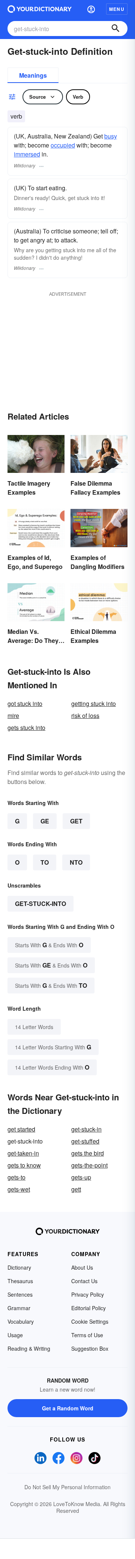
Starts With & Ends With (49, 945)
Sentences (20, 1294)
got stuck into (25, 703)
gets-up (81, 1177)
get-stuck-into (40, 903)
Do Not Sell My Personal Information (67, 1487)
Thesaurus (20, 1281)
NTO (76, 862)
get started (21, 1129)
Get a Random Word (67, 1408)
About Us (82, 1267)
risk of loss (85, 715)
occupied (63, 145)
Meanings (33, 75)
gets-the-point (89, 1165)
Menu (116, 9)
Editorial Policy (88, 1308)
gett (76, 1189)
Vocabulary (21, 1321)
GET (76, 821)
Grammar (19, 1308)
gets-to (17, 1177)
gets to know (24, 1165)
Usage (15, 1335)
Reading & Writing (29, 1348)
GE (44, 821)
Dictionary (19, 1267)
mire (13, 715)
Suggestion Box (89, 1348)
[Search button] (115, 28)
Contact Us (84, 1281)
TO (44, 862)
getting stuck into (93, 703)
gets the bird (87, 1153)
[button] (91, 9)
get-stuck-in (86, 1129)
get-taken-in (23, 1153)
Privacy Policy (87, 1294)
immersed (27, 154)
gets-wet (19, 1189)
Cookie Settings (89, 1321)
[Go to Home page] (40, 9)
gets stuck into (26, 727)
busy (110, 136)
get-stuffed (85, 1141)
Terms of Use (87, 1335)
